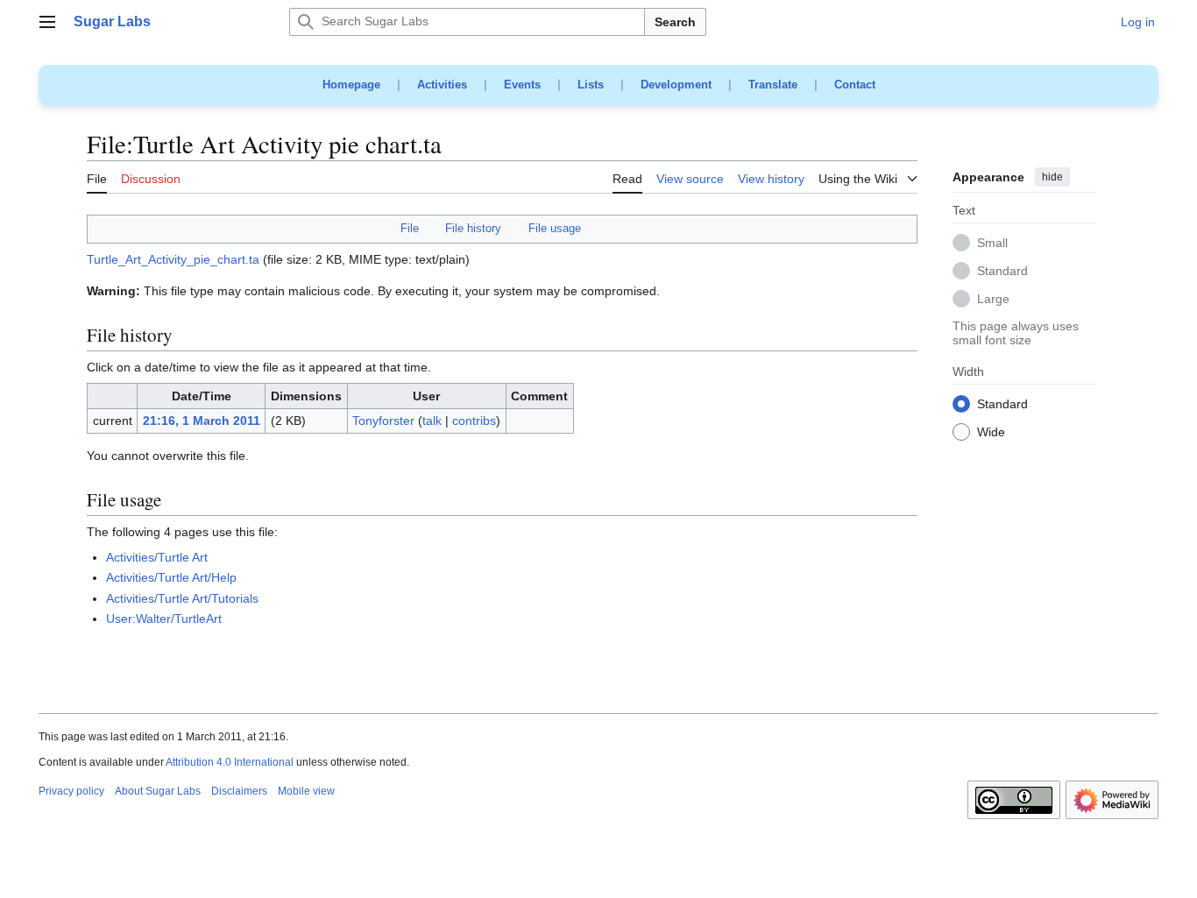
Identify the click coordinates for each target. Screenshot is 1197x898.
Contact (854, 84)
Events (522, 84)
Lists (590, 84)
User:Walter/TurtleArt (164, 619)
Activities (442, 84)
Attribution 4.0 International (230, 762)
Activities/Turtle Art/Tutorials (182, 598)
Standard (1002, 272)
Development (676, 84)
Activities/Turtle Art (157, 557)
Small (992, 244)
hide (1052, 177)
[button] (47, 22)
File (409, 228)
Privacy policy (71, 791)
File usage (554, 228)
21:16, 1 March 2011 (201, 421)
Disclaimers (239, 791)
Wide (991, 433)
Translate (772, 84)
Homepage (351, 84)
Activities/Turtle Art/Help (171, 577)
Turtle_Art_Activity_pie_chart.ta (173, 259)
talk (432, 421)
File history (473, 228)
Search (675, 22)
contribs (474, 421)
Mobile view (306, 791)
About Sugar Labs (158, 791)
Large (993, 300)
